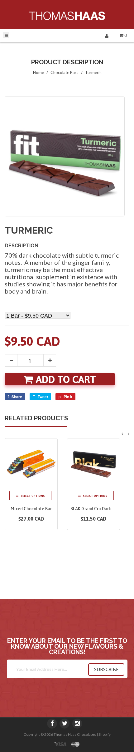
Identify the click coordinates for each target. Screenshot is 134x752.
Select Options (32, 495)
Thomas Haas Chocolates (75, 734)
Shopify (104, 734)
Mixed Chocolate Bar (31, 508)
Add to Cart (66, 379)
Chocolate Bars (64, 72)
